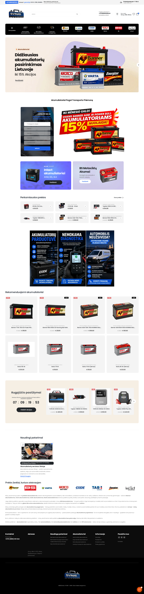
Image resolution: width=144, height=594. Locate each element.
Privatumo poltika (100, 542)
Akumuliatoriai (26, 462)
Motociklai (32, 463)
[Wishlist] (134, 14)
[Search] (77, 14)
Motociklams (37, 204)
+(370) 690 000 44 (44, 114)
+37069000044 (12, 2)
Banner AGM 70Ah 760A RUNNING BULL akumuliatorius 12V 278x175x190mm (88, 328)
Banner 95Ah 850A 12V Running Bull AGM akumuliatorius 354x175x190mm (55, 328)
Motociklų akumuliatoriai (79, 542)
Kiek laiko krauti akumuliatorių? (58, 537)
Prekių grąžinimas (100, 544)
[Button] (50, 206)
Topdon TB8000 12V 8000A (79, 409)
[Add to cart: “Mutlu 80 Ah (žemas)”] (135, 338)
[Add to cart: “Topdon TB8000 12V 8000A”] (86, 390)
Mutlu (27, 365)
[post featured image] (26, 206)
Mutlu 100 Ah (21, 366)
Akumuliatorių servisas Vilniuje (32, 466)
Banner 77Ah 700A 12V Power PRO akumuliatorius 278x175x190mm (21, 328)
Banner (73, 216)
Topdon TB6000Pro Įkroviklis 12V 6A (38, 218)
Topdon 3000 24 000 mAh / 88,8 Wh (109, 207)
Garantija (97, 537)
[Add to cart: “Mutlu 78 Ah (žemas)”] (102, 338)
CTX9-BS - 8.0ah (73, 206)
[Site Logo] (16, 14)
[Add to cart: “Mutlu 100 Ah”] (34, 338)
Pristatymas (98, 539)
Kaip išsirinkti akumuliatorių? (57, 544)
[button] (139, 65)
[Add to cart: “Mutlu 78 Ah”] (68, 338)
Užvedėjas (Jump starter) (108, 204)
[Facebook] (119, 537)
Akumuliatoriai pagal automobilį (39, 462)
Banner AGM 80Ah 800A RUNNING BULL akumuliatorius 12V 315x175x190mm (122, 328)
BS (33, 204)
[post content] (21, 310)
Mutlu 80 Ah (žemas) (122, 366)
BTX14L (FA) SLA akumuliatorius (37, 207)
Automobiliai (25, 463)
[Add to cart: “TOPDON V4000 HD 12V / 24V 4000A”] (64, 390)
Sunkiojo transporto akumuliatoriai (82, 544)
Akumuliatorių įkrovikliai (38, 216)
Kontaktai (120, 541)
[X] (121, 537)
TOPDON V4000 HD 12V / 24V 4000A (56, 409)
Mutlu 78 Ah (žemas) (88, 366)
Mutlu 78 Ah (55, 366)
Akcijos (69, 216)
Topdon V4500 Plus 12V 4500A (123, 409)
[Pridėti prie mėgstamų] (34, 303)
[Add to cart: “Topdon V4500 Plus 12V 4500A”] (131, 390)
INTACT (69, 204)
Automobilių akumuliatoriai (80, 537)
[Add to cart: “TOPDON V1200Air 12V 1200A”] (108, 390)
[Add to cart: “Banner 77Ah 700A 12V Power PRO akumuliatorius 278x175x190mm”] (34, 299)
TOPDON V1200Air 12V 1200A (101, 409)
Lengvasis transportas (80, 216)
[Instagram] (124, 537)
